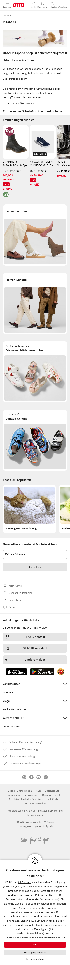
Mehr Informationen (35, 959)
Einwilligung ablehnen (35, 952)
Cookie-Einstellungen (20, 790)
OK (35, 944)
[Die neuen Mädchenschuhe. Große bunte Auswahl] (35, 372)
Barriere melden (35, 659)
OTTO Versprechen (35, 803)
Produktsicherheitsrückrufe (25, 799)
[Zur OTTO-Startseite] (18, 5)
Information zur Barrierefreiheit (42, 795)
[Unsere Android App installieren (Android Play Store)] (42, 671)
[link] (60, 671)
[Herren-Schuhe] (35, 303)
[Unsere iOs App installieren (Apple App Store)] (16, 671)
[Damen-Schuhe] (35, 235)
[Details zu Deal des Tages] (9, 131)
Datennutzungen (52, 886)
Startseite (8, 15)
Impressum (13, 795)
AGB (38, 790)
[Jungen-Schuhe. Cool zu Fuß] (35, 440)
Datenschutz (52, 790)
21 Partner (24, 882)
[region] (35, 912)
